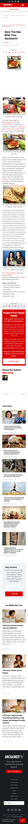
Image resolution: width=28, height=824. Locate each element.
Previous (5, 394)
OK (22, 820)
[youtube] (18, 1)
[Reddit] (12, 52)
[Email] (24, 52)
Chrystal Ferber (20, 126)
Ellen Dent (6, 42)
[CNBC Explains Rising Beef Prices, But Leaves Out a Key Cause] (14, 460)
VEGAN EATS (18, 25)
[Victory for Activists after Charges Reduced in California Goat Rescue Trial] (14, 411)
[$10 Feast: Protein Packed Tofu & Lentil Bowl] (14, 610)
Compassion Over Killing (12, 129)
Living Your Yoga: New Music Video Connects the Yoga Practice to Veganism (14, 499)
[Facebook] (3, 52)
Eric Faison (22, 277)
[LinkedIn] (15, 52)
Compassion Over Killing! (17, 185)
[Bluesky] (9, 52)
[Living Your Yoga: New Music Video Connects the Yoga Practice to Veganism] (14, 483)
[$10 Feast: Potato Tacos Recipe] (14, 655)
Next (23, 394)
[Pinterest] (21, 52)
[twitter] (12, 1)
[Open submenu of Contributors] (24, 793)
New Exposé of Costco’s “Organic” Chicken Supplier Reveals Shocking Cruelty (12, 452)
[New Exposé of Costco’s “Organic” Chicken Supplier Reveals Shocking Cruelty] (14, 435)
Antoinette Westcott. (8, 124)
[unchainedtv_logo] (14, 755)
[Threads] (18, 52)
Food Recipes (6, 15)
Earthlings (5, 179)
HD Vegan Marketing (17, 816)
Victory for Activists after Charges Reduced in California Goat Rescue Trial (13, 428)
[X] (6, 52)
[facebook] (8, 809)
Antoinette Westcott (11, 273)
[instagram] (15, 1)
